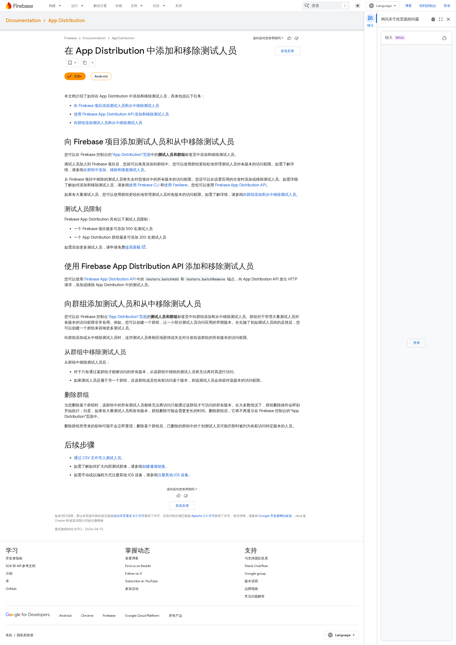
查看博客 (131, 558)
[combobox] (326, 5)
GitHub (11, 589)
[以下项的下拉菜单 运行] (83, 5)
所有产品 (175, 615)
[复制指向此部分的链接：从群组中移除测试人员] (131, 352)
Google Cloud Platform (142, 615)
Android (101, 76)
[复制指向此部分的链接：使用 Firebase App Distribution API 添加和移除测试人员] (258, 267)
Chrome (87, 615)
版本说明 (251, 581)
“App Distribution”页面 (131, 154)
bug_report (433, 19)
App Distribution (66, 21)
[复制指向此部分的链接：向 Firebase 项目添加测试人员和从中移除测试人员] (239, 142)
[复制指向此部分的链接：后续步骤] (99, 445)
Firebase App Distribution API (240, 185)
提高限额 (132, 247)
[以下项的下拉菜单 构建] (61, 5)
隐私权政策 (25, 635)
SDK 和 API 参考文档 (20, 566)
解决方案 (100, 6)
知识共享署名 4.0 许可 (129, 516)
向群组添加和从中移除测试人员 (269, 194)
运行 (74, 6)
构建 (52, 6)
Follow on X (133, 573)
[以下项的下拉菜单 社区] (165, 5)
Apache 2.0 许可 (203, 516)
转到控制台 (427, 6)
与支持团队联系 (256, 558)
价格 (118, 6)
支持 (178, 6)
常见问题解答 (255, 596)
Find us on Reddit (138, 566)
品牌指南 (251, 589)
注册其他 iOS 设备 (173, 475)
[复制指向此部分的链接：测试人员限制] (106, 209)
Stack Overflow (256, 566)
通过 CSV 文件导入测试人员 (97, 458)
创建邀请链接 (153, 466)
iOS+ (78, 76)
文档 (134, 6)
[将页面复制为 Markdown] (85, 63)
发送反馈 (287, 51)
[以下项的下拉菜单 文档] (143, 5)
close (448, 19)
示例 (9, 573)
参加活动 (131, 589)
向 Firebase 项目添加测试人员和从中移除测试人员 (116, 105)
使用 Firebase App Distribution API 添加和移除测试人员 (121, 114)
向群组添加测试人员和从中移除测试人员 (108, 122)
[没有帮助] (296, 38)
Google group (255, 573)
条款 (9, 635)
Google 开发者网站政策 (275, 516)
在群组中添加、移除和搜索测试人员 (113, 170)
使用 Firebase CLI (144, 185)
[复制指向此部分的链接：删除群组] (94, 395)
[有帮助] (289, 38)
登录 (447, 6)
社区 (156, 6)
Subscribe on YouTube (141, 581)
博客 (408, 6)
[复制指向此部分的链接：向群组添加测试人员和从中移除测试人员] (206, 304)
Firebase (70, 38)
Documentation (23, 21)
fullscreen (441, 19)
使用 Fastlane (175, 185)
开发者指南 (14, 558)
